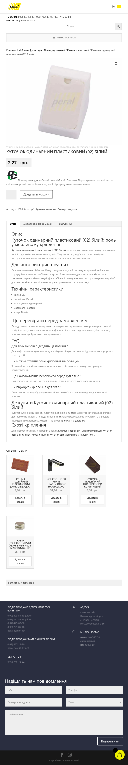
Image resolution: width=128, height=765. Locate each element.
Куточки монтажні (78, 50)
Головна (11, 50)
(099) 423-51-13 (25, 16)
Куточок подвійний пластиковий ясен (80, 430)
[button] (116, 64)
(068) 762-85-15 (44, 16)
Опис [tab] (13, 223)
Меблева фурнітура (30, 50)
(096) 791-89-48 (16, 627)
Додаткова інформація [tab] (38, 223)
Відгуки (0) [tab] (65, 223)
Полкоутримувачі (54, 50)
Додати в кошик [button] (20, 499)
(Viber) (28, 615)
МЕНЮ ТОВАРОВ (66, 37)
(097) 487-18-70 (27, 20)
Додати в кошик (36, 194)
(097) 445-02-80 (62, 16)
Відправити (110, 741)
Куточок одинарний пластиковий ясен (72, 434)
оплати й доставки (75, 420)
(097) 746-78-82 (16, 661)
